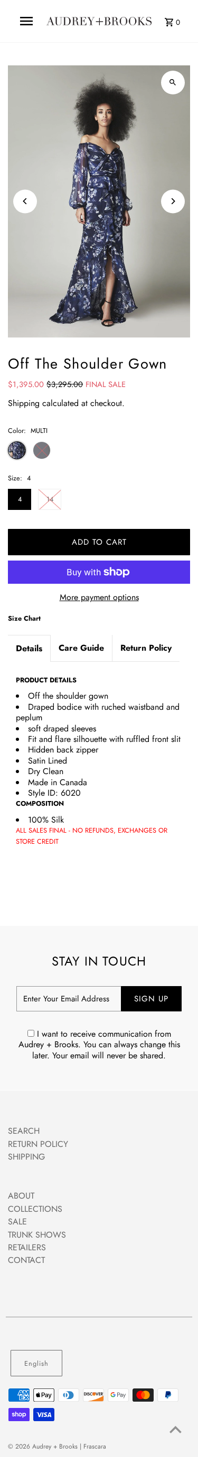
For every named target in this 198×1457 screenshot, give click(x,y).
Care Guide (81, 648)
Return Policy (146, 648)
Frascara (94, 1446)
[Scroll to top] (175, 1429)
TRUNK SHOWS (37, 1235)
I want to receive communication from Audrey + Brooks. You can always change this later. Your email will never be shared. (99, 1045)
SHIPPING (26, 1157)
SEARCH (24, 1131)
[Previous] (25, 201)
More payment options (99, 597)
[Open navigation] (25, 21)
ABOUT (21, 1196)
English (36, 1363)
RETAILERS (27, 1247)
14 (49, 499)
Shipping (24, 403)
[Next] (173, 201)
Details (29, 648)
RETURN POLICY (38, 1144)
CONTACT (26, 1260)
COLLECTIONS (35, 1209)
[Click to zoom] (173, 82)
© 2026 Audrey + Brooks (44, 1446)
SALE (17, 1221)
